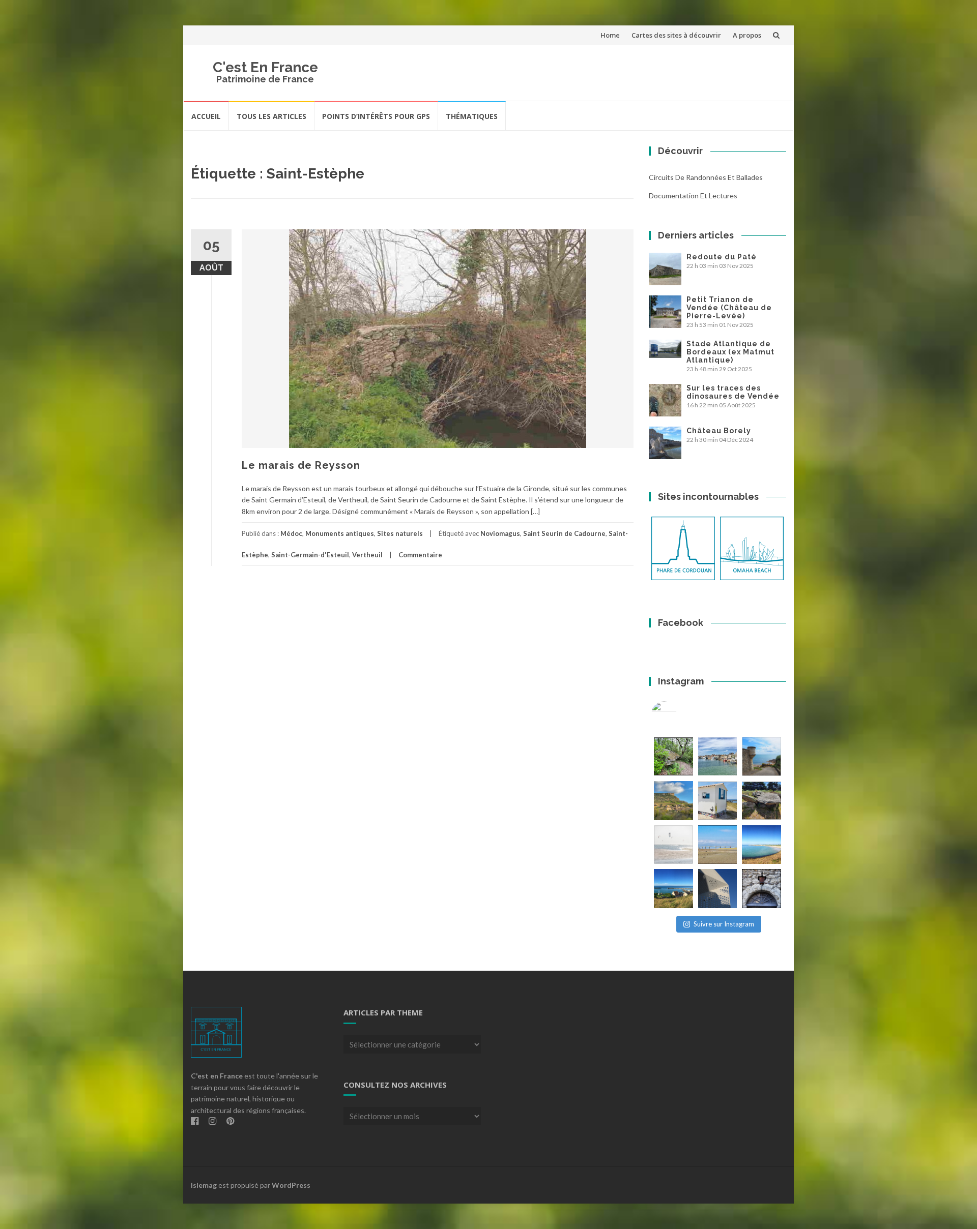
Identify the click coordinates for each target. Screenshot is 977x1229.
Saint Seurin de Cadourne (564, 533)
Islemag (204, 1185)
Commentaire (420, 555)
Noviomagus (500, 533)
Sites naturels (400, 533)
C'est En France (265, 67)
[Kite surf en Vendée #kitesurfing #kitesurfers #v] (673, 844)
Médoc (291, 533)
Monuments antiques (339, 533)
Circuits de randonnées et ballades (706, 177)
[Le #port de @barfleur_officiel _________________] (717, 756)
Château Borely (718, 431)
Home (610, 35)
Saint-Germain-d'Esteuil (310, 555)
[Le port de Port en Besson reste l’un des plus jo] (673, 888)
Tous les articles (271, 116)
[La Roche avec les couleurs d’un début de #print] (673, 800)
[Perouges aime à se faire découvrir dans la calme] (761, 888)
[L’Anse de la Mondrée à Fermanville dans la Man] (761, 844)
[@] (679, 714)
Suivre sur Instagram (724, 924)
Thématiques (472, 116)
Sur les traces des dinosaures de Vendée (733, 392)
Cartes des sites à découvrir (676, 35)
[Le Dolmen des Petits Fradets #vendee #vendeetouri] (761, 800)
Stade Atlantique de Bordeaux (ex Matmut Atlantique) (730, 352)
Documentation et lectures (693, 195)
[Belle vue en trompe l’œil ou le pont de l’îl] (717, 844)
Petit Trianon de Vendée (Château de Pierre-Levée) (729, 307)
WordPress (291, 1185)
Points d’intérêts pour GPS (376, 116)
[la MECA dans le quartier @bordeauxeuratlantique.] (717, 888)
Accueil (206, 116)
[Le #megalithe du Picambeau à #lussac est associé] (673, 756)
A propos (747, 35)
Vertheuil (367, 555)
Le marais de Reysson (301, 465)
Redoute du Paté (721, 257)
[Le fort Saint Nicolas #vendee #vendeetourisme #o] (761, 756)
